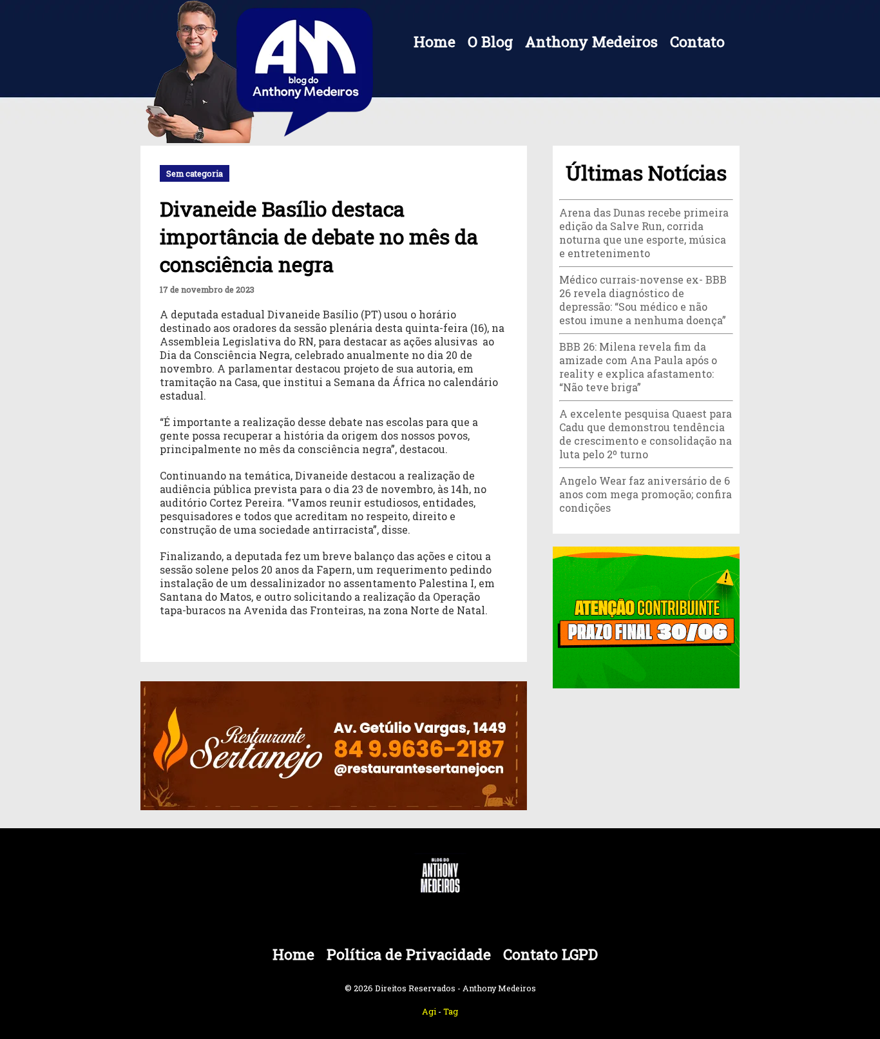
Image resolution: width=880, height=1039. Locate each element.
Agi (429, 1011)
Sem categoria (194, 173)
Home (434, 41)
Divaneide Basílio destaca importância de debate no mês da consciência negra (319, 236)
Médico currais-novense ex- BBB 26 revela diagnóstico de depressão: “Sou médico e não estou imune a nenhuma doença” (643, 300)
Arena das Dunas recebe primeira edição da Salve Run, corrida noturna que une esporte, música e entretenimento (644, 233)
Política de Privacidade (409, 954)
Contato (697, 41)
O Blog (490, 41)
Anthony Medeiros (591, 41)
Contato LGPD (550, 954)
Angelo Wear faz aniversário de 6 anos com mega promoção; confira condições (645, 494)
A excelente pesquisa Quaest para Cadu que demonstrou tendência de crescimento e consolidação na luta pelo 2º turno (645, 434)
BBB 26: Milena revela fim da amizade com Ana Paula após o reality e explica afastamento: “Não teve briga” (638, 367)
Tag (450, 1011)
